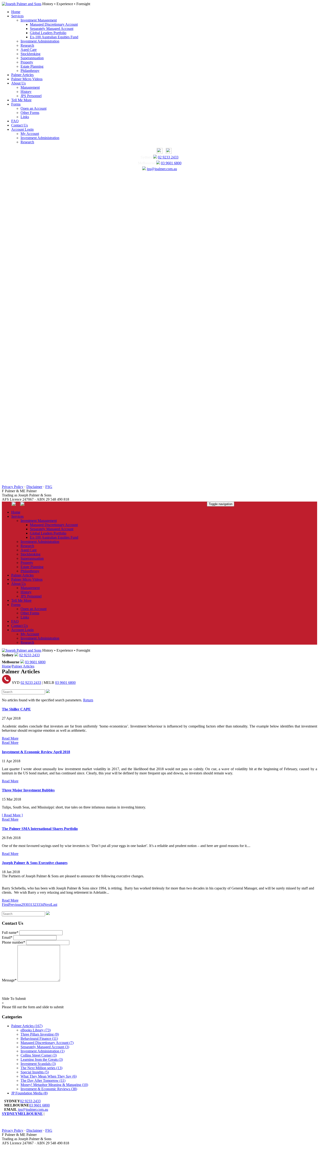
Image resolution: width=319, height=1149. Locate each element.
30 (27, 905)
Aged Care (29, 50)
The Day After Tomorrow (43, 1080)
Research (27, 45)
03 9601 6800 (171, 163)
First (5, 905)
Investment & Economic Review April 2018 (36, 752)
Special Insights (35, 1072)
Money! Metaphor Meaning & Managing (54, 1085)
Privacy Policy (12, 487)
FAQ (15, 121)
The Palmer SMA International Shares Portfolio (40, 829)
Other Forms (30, 113)
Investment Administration (40, 41)
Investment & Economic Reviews (49, 1089)
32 (34, 905)
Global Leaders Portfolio (48, 33)
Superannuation (32, 58)
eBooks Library (36, 1030)
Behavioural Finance (39, 1038)
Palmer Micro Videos (27, 79)
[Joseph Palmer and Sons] (21, 4)
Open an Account (33, 108)
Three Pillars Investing (40, 1034)
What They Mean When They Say (49, 1076)
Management (30, 87)
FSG (48, 487)
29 (23, 905)
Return (88, 700)
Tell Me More (21, 100)
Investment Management (39, 20)
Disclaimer (34, 487)
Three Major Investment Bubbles (28, 790)
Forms (16, 104)
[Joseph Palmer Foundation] (167, 153)
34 (42, 905)
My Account (30, 134)
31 (30, 905)
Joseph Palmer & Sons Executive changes (34, 863)
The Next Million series (41, 1068)
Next (47, 905)
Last (54, 905)
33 (38, 905)
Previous (14, 905)
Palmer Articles (22, 75)
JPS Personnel (31, 96)
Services (17, 16)
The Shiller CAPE (16, 709)
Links (25, 117)
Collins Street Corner (39, 1055)
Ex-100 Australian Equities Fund (54, 37)
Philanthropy (30, 71)
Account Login (22, 129)
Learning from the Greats (42, 1059)
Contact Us (19, 125)
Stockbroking (30, 54)
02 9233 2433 (168, 157)
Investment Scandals (38, 1064)
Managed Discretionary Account (54, 24)
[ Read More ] (12, 815)
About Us (18, 83)
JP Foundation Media (29, 1093)
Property (27, 62)
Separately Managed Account (51, 29)
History (26, 92)
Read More (10, 738)
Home (15, 12)
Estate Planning (32, 66)
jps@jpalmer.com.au (162, 169)
